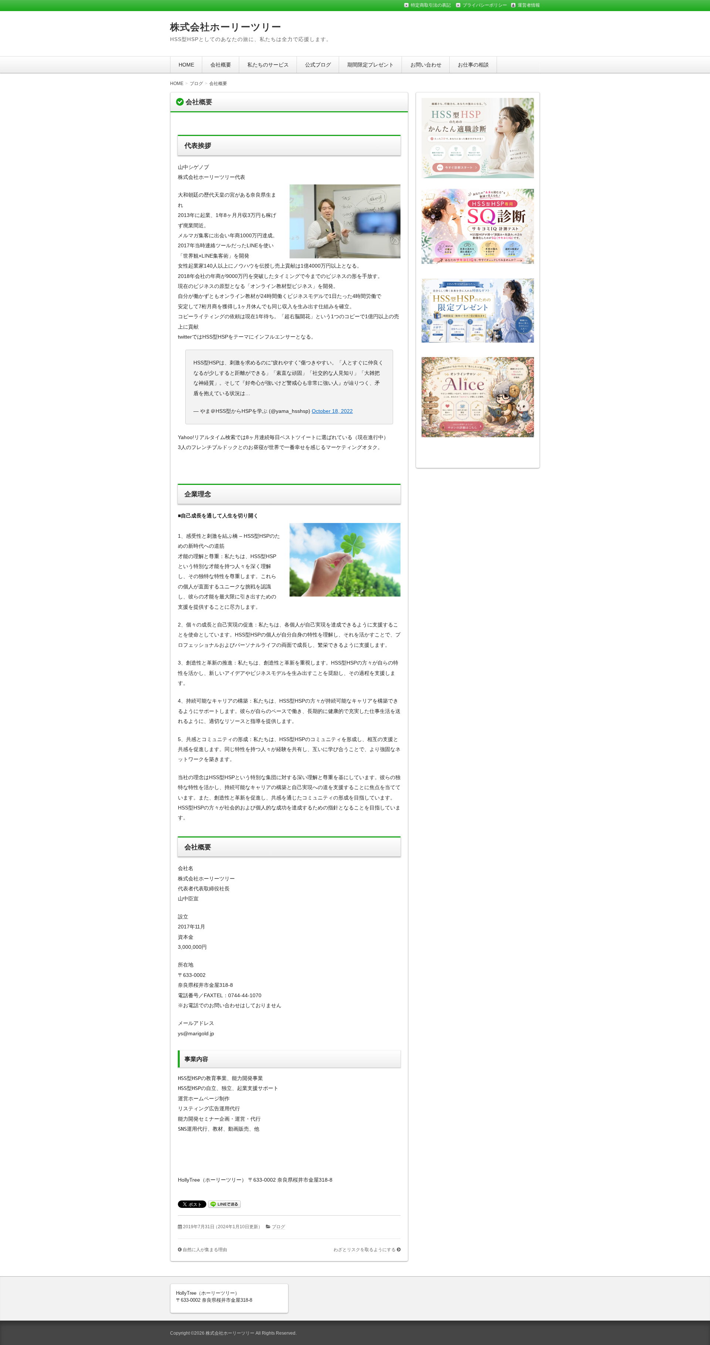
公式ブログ (318, 65)
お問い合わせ (426, 65)
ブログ (278, 1226)
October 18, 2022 (332, 411)
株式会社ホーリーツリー (225, 27)
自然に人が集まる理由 (205, 1249)
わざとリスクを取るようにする (365, 1249)
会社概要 (220, 65)
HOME (186, 65)
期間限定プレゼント (370, 65)
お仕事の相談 (473, 65)
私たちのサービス (268, 65)
